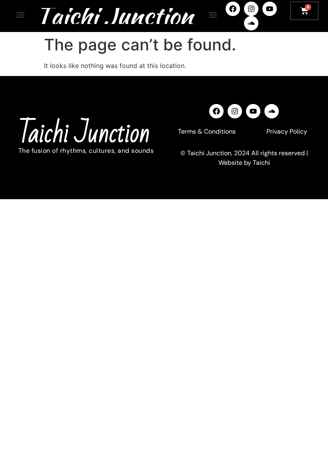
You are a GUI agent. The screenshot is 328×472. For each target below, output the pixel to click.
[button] (20, 14)
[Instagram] (251, 9)
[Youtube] (269, 9)
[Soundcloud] (251, 23)
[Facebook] (233, 9)
